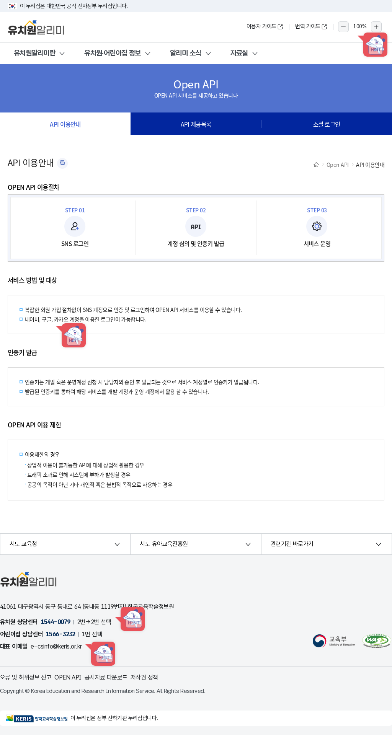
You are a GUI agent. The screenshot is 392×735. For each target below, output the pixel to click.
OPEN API (68, 677)
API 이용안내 (65, 124)
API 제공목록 (196, 124)
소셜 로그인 (326, 124)
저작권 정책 (144, 677)
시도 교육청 (23, 544)
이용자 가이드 (261, 26)
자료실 (239, 53)
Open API (338, 164)
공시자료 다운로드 (106, 677)
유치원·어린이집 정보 (112, 53)
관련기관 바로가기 (292, 544)
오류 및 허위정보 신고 (25, 677)
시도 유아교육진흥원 (164, 544)
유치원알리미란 (34, 53)
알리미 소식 (185, 53)
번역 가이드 (307, 26)
